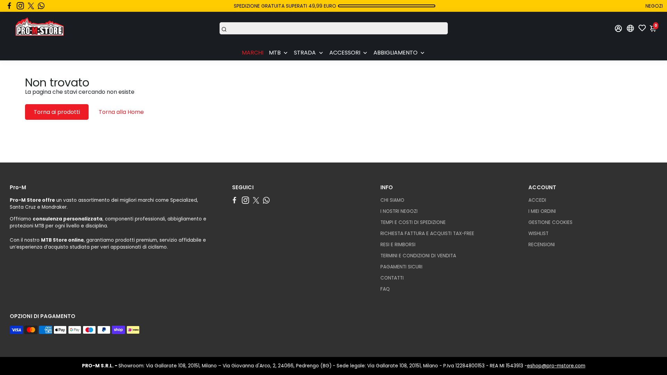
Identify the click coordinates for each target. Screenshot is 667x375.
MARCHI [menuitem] (252, 53)
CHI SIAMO (392, 200)
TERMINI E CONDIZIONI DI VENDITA (418, 255)
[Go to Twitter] (30, 5)
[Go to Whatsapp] (41, 5)
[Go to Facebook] (9, 5)
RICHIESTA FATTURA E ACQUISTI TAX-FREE (427, 233)
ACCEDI (537, 200)
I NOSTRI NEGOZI (399, 211)
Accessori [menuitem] (344, 53)
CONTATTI (392, 278)
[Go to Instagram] (20, 5)
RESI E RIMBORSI (397, 244)
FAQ (385, 289)
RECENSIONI (541, 244)
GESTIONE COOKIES (550, 222)
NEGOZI (654, 5)
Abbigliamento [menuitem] (395, 53)
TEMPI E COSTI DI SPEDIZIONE (413, 222)
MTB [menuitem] (275, 53)
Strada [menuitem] (305, 53)
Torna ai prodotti (57, 112)
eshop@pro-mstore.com (556, 365)
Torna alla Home (121, 112)
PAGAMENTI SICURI (401, 267)
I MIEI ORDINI (542, 211)
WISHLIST (538, 233)
